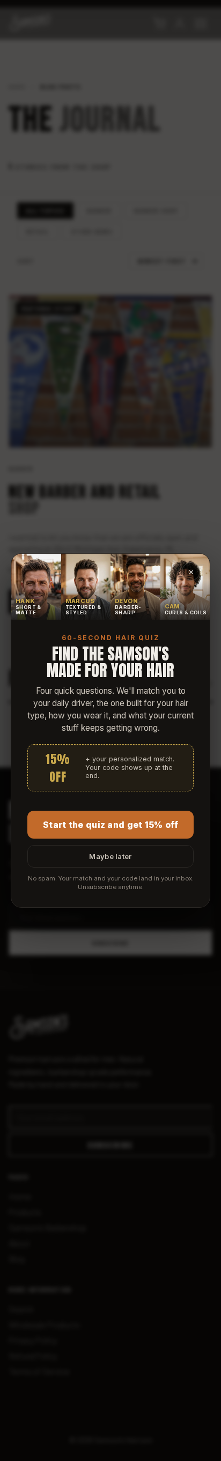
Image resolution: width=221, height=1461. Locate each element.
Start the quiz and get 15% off (110, 824)
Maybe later (110, 856)
